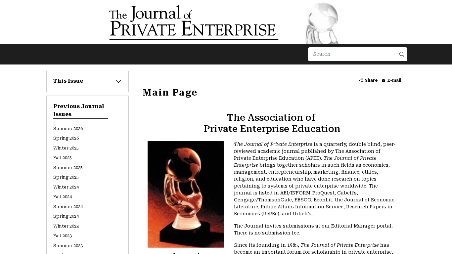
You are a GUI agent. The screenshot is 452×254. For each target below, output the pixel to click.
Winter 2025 (66, 148)
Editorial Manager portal (361, 226)
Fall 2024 (62, 196)
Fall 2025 (62, 157)
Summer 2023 (68, 245)
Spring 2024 (66, 216)
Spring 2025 (66, 177)
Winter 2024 (66, 187)
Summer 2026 (68, 128)
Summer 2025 (68, 167)
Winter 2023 (66, 226)
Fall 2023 (62, 235)
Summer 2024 (68, 206)
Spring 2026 (66, 138)
